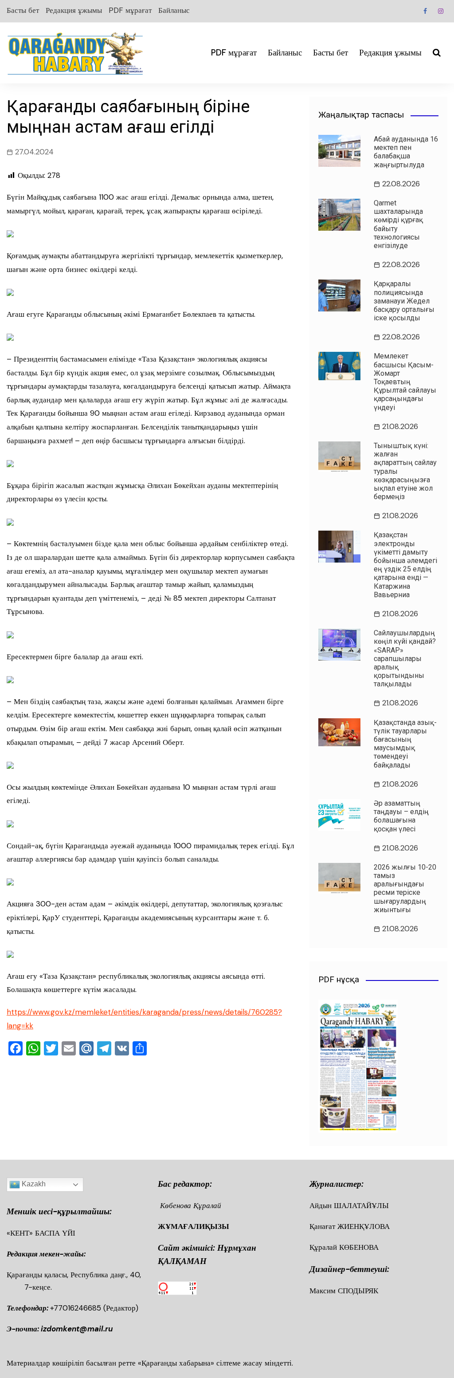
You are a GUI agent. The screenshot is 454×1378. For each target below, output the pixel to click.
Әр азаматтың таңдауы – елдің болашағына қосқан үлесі (401, 816)
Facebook (425, 11)
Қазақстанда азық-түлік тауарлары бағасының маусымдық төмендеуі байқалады (405, 743)
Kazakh (33, 1184)
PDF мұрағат (130, 10)
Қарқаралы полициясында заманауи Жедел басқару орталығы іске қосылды (404, 301)
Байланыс (174, 10)
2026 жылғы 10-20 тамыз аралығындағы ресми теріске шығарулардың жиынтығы (405, 888)
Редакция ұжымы (74, 10)
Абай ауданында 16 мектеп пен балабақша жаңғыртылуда (406, 152)
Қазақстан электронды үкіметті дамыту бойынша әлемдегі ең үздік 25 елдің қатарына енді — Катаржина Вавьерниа (405, 564)
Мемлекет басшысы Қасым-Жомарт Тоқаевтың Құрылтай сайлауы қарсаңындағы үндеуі (405, 381)
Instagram (440, 11)
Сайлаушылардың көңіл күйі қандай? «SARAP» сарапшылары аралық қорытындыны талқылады (405, 658)
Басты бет (23, 10)
